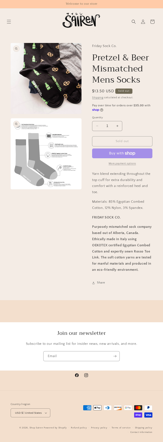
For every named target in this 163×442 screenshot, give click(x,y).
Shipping (97, 97)
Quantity (97, 117)
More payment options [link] (122, 163)
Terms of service (121, 427)
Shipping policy (144, 427)
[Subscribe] (114, 356)
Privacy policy (99, 427)
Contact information (141, 432)
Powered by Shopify (55, 427)
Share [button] (101, 282)
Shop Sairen (36, 427)
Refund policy (79, 427)
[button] (9, 21)
